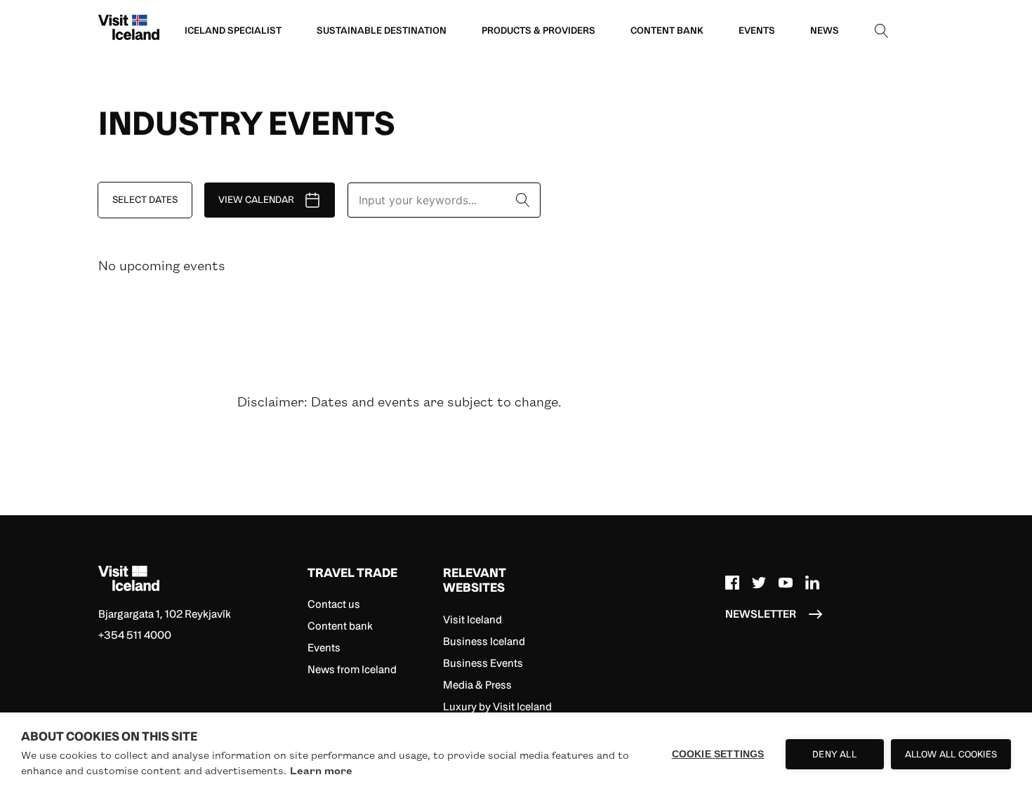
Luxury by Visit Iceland (497, 706)
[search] (882, 31)
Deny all (834, 754)
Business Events (483, 663)
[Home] (197, 578)
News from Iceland (352, 669)
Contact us (333, 604)
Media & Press (477, 685)
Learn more (321, 770)
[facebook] (732, 580)
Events (323, 648)
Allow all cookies (951, 754)
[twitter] (759, 580)
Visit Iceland (472, 619)
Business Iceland (484, 641)
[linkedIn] (812, 580)
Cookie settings (718, 754)
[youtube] (786, 580)
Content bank (340, 626)
